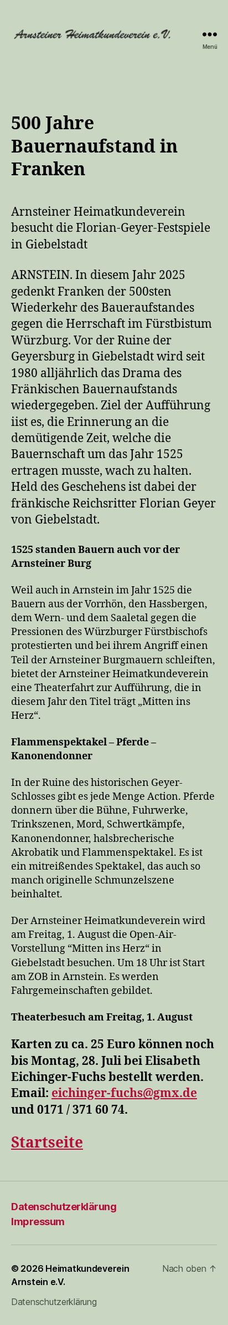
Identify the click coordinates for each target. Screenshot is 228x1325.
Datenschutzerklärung (63, 1206)
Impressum (38, 1221)
